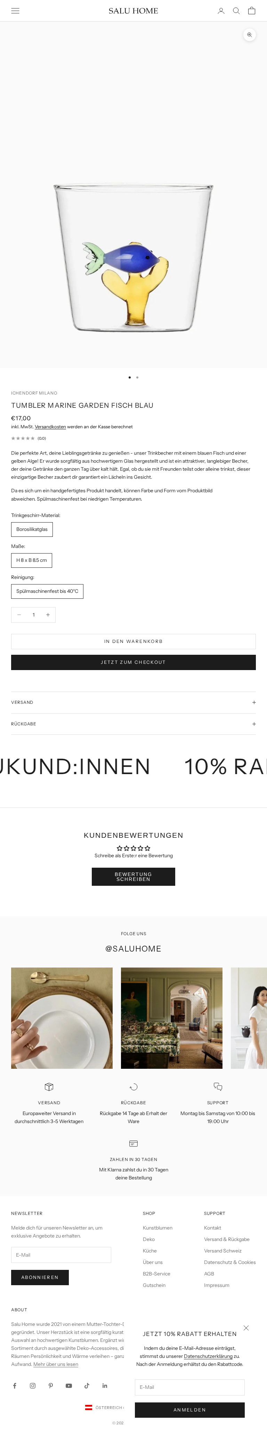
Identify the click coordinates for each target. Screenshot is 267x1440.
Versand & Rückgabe (227, 1239)
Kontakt (212, 1228)
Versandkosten (50, 426)
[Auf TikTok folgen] (86, 1385)
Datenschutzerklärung (208, 1356)
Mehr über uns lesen (55, 1364)
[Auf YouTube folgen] (68, 1385)
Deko (149, 1239)
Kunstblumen (157, 1228)
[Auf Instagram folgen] (32, 1385)
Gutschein (154, 1285)
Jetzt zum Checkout (133, 662)
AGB (209, 1274)
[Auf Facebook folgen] (14, 1385)
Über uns (153, 1262)
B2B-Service (156, 1274)
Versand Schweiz (223, 1251)
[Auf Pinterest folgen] (50, 1385)
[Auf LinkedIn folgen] (105, 1385)
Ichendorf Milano (34, 393)
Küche (150, 1251)
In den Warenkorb (133, 641)
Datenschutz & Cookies (230, 1262)
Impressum (216, 1285)
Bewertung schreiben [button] (133, 877)
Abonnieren (40, 1277)
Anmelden (189, 1410)
